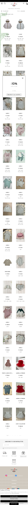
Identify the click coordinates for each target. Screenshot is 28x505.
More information (15, 493)
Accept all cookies (14, 496)
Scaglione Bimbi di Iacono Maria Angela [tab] (14, 470)
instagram (10, 475)
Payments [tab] (14, 486)
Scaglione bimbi (14, 5)
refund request (14, 503)
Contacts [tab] (14, 480)
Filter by (5, 11)
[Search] (4, 3)
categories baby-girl (11, 8)
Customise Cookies (14, 498)
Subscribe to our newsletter (14, 94)
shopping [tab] (14, 483)
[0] (26, 3)
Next (20, 435)
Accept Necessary (14, 501)
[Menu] (1, 3)
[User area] (23, 3)
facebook (20, 475)
